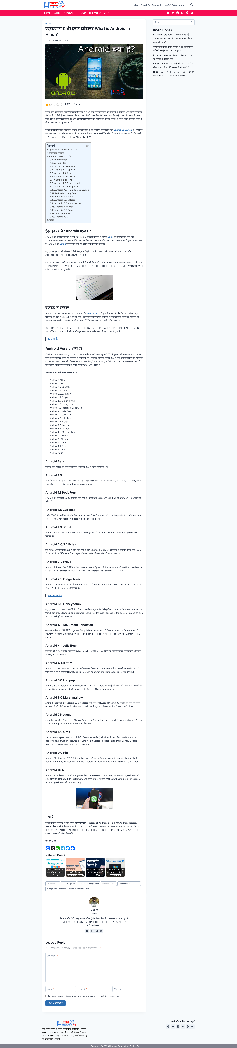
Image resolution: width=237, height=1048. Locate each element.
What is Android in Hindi (79, 889)
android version (108, 884)
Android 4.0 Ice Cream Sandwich (72, 190)
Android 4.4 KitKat (64, 196)
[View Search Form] (192, 5)
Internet (82, 12)
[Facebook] (168, 12)
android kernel (53, 884)
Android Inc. (93, 313)
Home (47, 12)
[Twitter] (172, 12)
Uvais (50, 40)
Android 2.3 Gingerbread (67, 183)
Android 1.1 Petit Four (65, 166)
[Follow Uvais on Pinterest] (101, 931)
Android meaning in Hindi (88, 884)
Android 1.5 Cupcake (64, 169)
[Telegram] (187, 12)
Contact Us (157, 4)
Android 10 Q (61, 216)
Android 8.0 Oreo (64, 210)
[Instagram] (177, 12)
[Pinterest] (192, 12)
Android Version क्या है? (60, 156)
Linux (63, 244)
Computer (69, 12)
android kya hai (68, 884)
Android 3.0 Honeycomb (66, 186)
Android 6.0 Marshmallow (68, 203)
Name (50, 989)
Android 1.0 (60, 163)
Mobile (57, 12)
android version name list (129, 884)
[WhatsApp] (182, 12)
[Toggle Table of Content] (86, 146)
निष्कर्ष (51, 220)
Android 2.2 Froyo (63, 180)
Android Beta (60, 160)
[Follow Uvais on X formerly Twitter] (92, 931)
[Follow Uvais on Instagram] (96, 931)
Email (83, 989)
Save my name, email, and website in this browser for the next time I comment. (83, 996)
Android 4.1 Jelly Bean (66, 193)
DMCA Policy (171, 4)
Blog (136, 4)
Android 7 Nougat (64, 207)
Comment (52, 955)
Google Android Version (56, 889)
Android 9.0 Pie (62, 213)
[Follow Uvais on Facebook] (87, 931)
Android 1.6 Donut (63, 173)
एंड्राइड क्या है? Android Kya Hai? (63, 149)
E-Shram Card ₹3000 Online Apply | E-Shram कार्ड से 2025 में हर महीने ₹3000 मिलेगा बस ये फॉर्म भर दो (172, 38)
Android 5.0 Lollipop (65, 200)
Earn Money (95, 12)
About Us (145, 4)
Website (118, 989)
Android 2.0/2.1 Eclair (65, 176)
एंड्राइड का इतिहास (56, 153)
